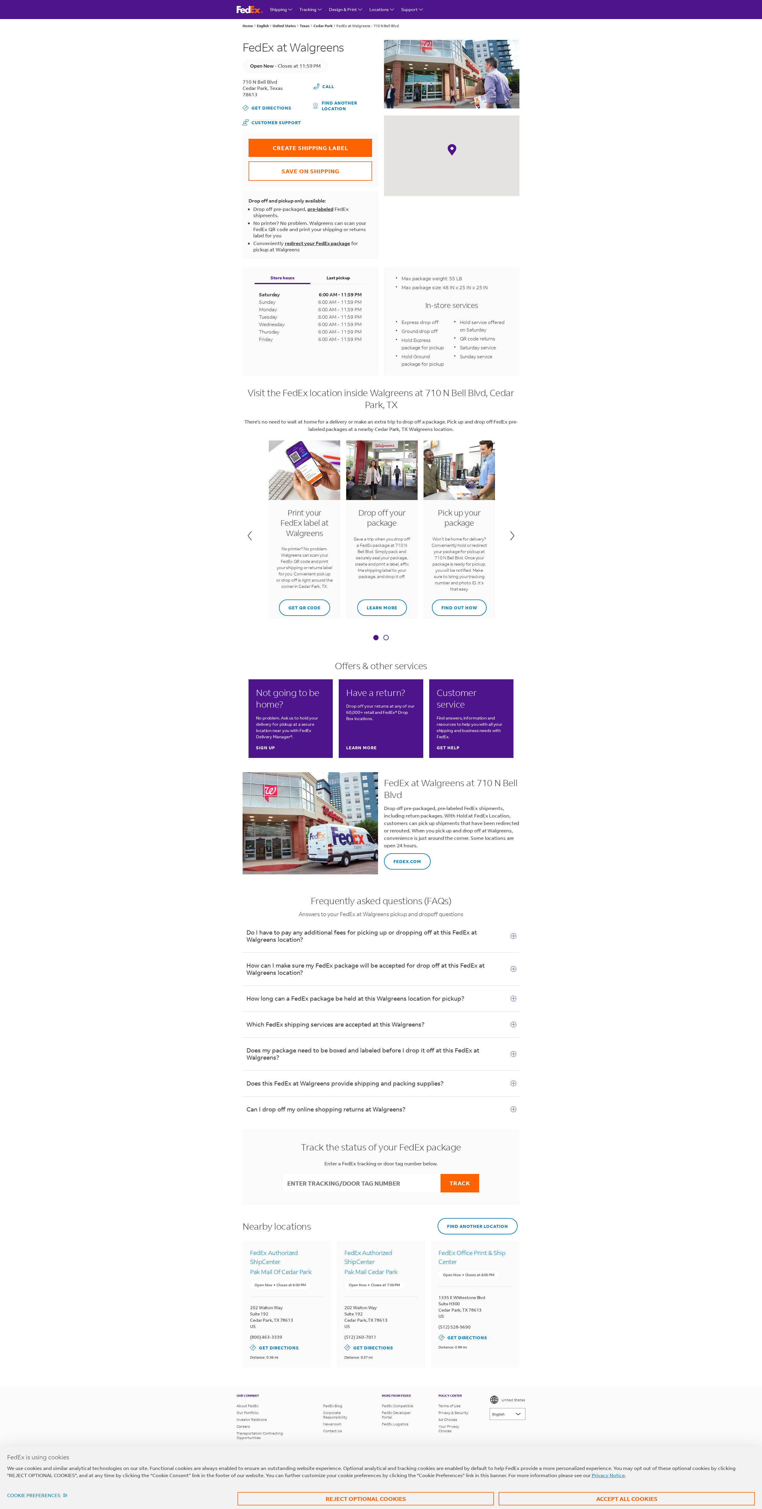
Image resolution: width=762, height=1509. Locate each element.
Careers (243, 1426)
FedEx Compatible (397, 1406)
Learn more (377, 605)
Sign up (265, 747)
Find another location (339, 105)
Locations (379, 9)
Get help (448, 747)
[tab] (376, 638)
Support (409, 9)
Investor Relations (252, 1419)
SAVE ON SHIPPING (294, 168)
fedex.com (402, 858)
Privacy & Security (453, 1412)
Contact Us (332, 1431)
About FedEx (247, 1406)
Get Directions (267, 107)
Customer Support (272, 122)
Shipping (278, 9)
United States (513, 1400)
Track (459, 1183)
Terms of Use (449, 1406)
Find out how (454, 605)
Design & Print (343, 9)
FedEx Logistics (395, 1424)
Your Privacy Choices (448, 1428)
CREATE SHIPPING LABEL (298, 145)
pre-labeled (320, 209)
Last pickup (338, 278)
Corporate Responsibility (335, 1414)
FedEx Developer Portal (396, 1414)
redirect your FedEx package (317, 243)
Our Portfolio (247, 1412)
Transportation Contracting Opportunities (260, 1435)
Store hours (282, 278)
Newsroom (332, 1424)
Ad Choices (447, 1419)
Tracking (307, 9)
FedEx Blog (332, 1406)
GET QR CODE (300, 605)
